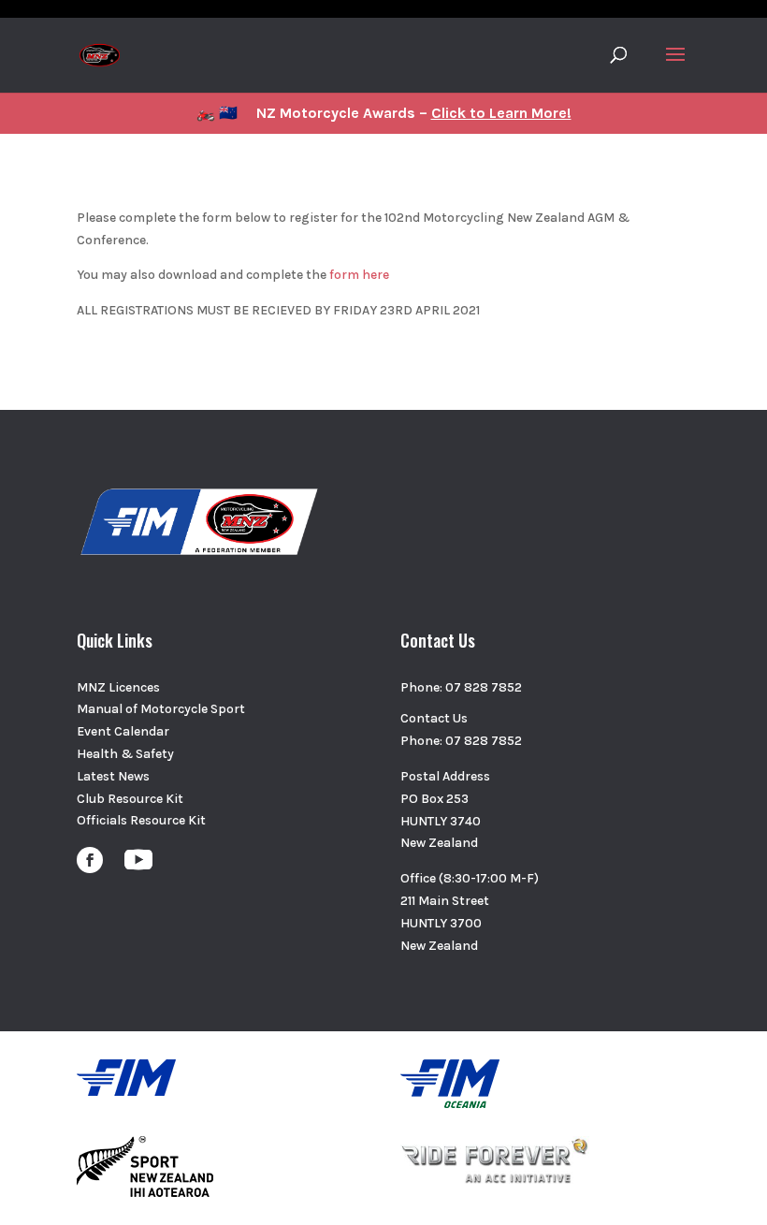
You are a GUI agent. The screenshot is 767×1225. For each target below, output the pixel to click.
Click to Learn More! (501, 113)
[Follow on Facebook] (90, 860)
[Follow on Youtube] (138, 860)
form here (357, 275)
